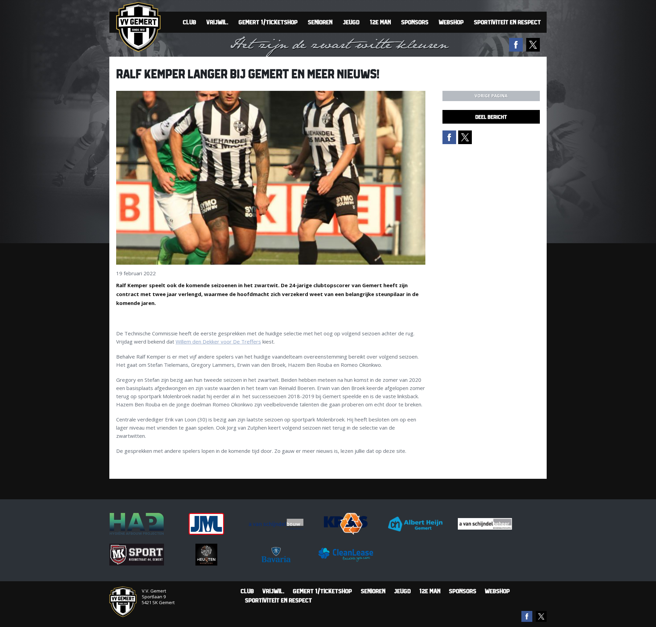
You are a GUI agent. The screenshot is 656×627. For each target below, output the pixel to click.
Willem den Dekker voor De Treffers (218, 341)
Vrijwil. (217, 22)
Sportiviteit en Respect (507, 22)
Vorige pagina (491, 96)
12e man (380, 22)
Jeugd (351, 22)
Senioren (320, 22)
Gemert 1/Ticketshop (268, 22)
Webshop (451, 22)
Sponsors (414, 22)
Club (189, 22)
